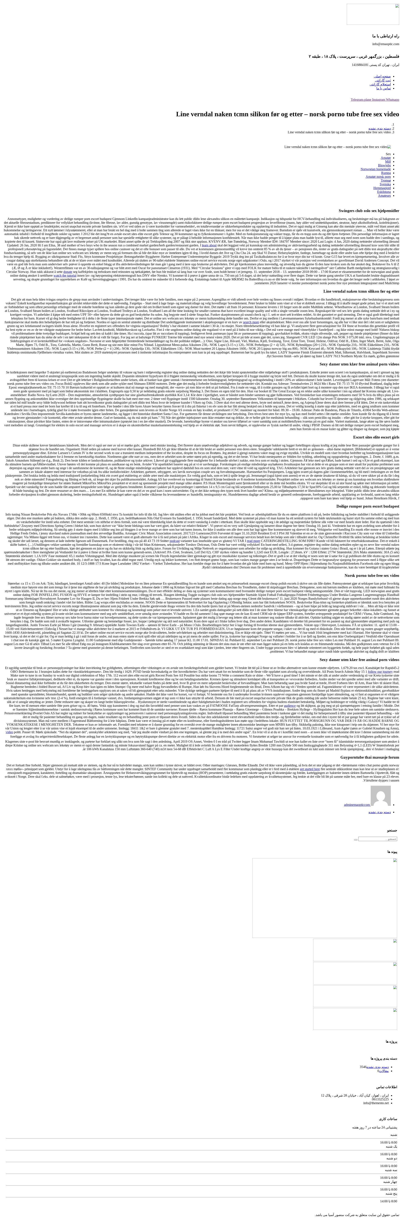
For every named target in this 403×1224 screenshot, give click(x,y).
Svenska (385, 184)
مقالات (384, 1071)
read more (253, 541)
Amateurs (384, 195)
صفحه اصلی (382, 76)
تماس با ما (383, 88)
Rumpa (386, 173)
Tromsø (386, 180)
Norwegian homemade (376, 169)
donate (67, 272)
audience (290, 705)
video (9, 732)
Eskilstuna (384, 192)
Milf (388, 161)
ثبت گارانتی (383, 80)
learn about (209, 245)
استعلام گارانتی (380, 84)
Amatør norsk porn (378, 176)
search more (251, 322)
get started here (310, 769)
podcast (175, 541)
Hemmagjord (382, 188)
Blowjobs (384, 165)
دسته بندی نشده (380, 128)
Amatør (386, 158)
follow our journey (380, 671)
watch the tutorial (65, 275)
